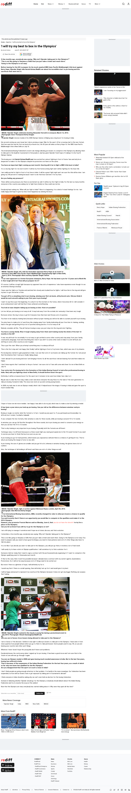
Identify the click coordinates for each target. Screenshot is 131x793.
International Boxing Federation (107, 224)
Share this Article (10, 54)
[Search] (123, 4)
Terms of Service (39, 789)
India (19, 704)
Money (60, 4)
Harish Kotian (6, 50)
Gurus (84, 4)
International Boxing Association (108, 220)
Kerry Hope (100, 207)
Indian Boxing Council (104, 215)
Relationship (87, 769)
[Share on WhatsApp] (111, 790)
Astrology (53, 778)
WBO (27, 704)
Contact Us (66, 789)
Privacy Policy (26, 789)
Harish (118, 215)
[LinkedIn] (129, 790)
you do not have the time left (64, 522)
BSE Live (69, 761)
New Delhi (36, 704)
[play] (112, 273)
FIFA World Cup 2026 (101, 358)
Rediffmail (37, 761)
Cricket (53, 771)
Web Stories (99, 264)
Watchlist (70, 769)
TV (90, 4)
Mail (42, 4)
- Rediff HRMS (38, 771)
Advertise (15, 789)
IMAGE (46, 704)
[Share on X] (114, 790)
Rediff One (37, 764)
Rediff (99, 211)
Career (86, 766)
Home (36, 4)
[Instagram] (122, 790)
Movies (53, 766)
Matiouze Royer (116, 228)
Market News (71, 766)
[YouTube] (125, 790)
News (50, 4)
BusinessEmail (73, 4)
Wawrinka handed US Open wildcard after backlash (110, 158)
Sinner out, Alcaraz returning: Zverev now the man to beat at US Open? (111, 163)
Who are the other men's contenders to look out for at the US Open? (112, 168)
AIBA (107, 211)
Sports (8, 42)
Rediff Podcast (55, 781)
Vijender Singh (8, 704)
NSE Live (69, 764)
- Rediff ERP (37, 776)
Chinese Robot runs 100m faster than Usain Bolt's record (111, 172)
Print (50, 692)
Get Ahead (54, 773)
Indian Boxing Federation (117, 207)
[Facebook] (118, 790)
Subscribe (39, 693)
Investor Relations (53, 789)
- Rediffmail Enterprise (40, 766)
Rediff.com (81, 789)
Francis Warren (102, 228)
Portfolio (69, 771)
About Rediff (4, 789)
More (96, 4)
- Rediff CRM (37, 773)
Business (53, 764)
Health (86, 761)
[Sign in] (128, 4)
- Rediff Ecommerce (39, 769)
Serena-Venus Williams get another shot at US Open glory (112, 177)
